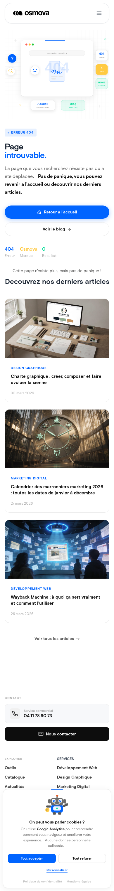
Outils (10, 767)
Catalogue (15, 777)
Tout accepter (32, 858)
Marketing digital (73, 786)
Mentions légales (79, 881)
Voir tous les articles (54, 638)
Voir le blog (54, 229)
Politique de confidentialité (42, 881)
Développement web (77, 767)
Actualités (14, 786)
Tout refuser (82, 858)
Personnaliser (57, 870)
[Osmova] (31, 13)
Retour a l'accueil (60, 212)
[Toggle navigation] (99, 13)
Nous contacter (61, 734)
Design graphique (74, 777)
